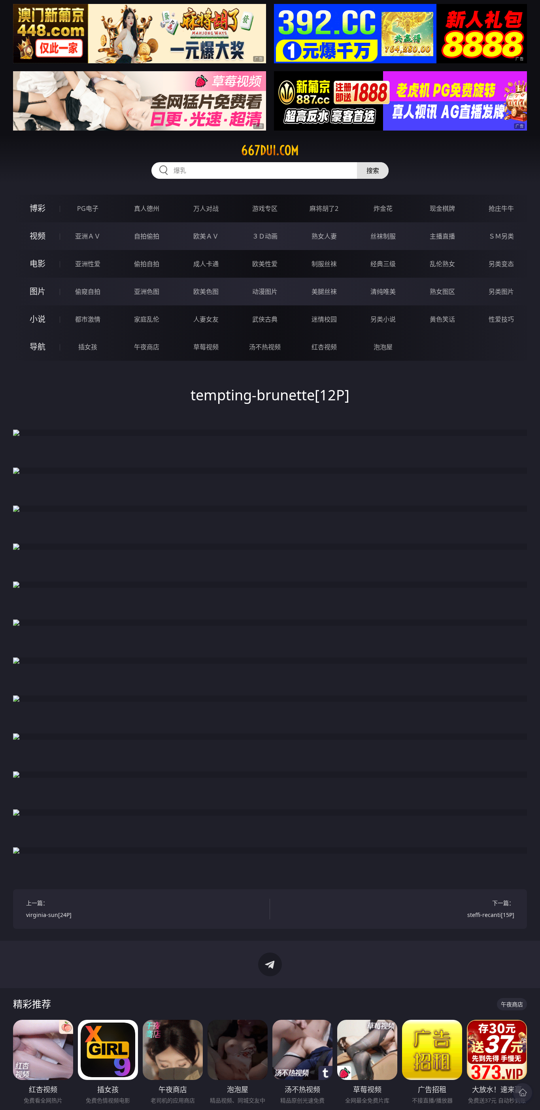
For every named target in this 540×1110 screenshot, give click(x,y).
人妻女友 (206, 319)
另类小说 (383, 319)
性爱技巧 (501, 319)
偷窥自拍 (87, 291)
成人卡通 (206, 264)
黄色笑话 (442, 319)
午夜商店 (146, 347)
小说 (37, 319)
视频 (37, 236)
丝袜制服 (383, 236)
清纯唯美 (383, 291)
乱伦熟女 (442, 264)
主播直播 (442, 236)
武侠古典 (265, 319)
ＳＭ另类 (501, 236)
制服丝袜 (324, 264)
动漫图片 (265, 291)
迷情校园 (324, 319)
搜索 (372, 170)
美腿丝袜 (324, 291)
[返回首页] (522, 1092)
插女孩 (87, 347)
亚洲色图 (146, 291)
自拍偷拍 (146, 236)
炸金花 (383, 208)
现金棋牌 (442, 208)
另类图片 (501, 291)
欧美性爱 (265, 264)
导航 (37, 346)
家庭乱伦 (146, 319)
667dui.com (270, 150)
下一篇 (490, 909)
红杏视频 (324, 347)
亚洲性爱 (87, 264)
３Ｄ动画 (265, 236)
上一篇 (49, 909)
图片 (37, 291)
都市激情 (87, 319)
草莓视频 (206, 347)
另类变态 (501, 264)
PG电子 (87, 208)
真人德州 (146, 208)
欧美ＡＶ (206, 236)
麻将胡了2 (324, 208)
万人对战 (206, 208)
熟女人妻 (324, 236)
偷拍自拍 (146, 264)
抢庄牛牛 (501, 208)
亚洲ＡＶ (87, 236)
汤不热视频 (265, 347)
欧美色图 (206, 291)
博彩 (37, 208)
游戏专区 (265, 208)
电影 (37, 263)
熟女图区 (442, 291)
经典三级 (383, 264)
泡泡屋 (383, 347)
